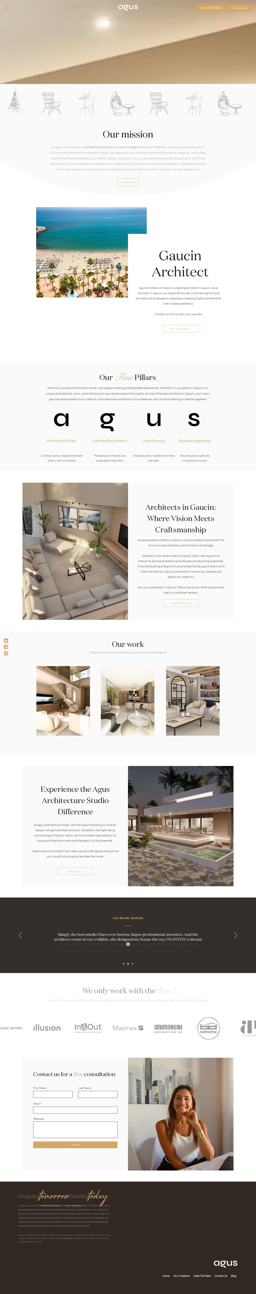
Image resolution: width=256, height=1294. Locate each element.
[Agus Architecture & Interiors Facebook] (6, 647)
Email (37, 1103)
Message (39, 1118)
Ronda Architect (47, 1238)
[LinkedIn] (6, 640)
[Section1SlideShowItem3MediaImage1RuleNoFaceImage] (132, 963)
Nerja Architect (33, 1238)
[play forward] (251, 103)
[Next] (235, 935)
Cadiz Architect (41, 1235)
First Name (40, 1088)
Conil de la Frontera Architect (61, 1235)
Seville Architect (88, 1238)
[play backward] (4, 103)
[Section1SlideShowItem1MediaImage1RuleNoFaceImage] (123, 963)
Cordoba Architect (81, 1235)
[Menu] (8, 7)
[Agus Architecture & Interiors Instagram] (6, 653)
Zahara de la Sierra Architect (31, 1241)
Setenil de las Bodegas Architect (68, 1238)
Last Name (85, 1088)
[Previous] (20, 935)
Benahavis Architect (26, 1235)
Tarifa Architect (103, 1238)
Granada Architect (97, 1235)
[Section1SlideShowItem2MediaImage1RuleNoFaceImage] (128, 964)
